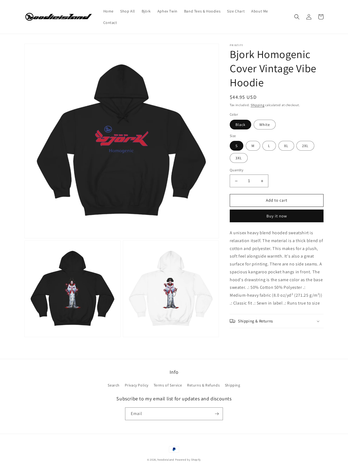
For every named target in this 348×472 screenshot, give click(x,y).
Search (114, 385)
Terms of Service (168, 385)
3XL (238, 158)
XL (286, 146)
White (264, 124)
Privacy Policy (136, 385)
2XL (305, 146)
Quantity (236, 170)
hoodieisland (165, 459)
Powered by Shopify (188, 459)
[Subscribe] (217, 413)
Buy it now (276, 215)
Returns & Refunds (203, 385)
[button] (297, 17)
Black (240, 124)
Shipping (258, 105)
